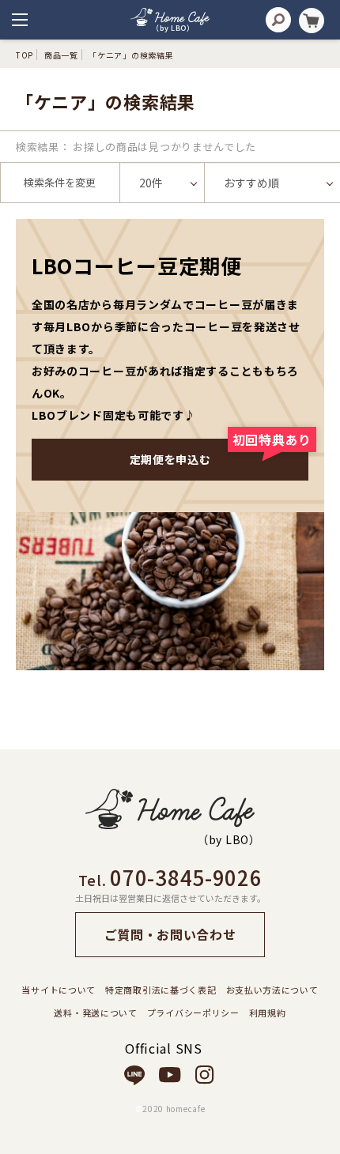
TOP (24, 55)
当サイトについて (58, 989)
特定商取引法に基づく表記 (160, 989)
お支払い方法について (272, 989)
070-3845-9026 (186, 877)
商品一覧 (61, 55)
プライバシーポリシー (193, 1012)
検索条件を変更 (60, 182)
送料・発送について (95, 1012)
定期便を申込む (219, 453)
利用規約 (267, 1012)
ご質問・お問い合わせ (170, 934)
